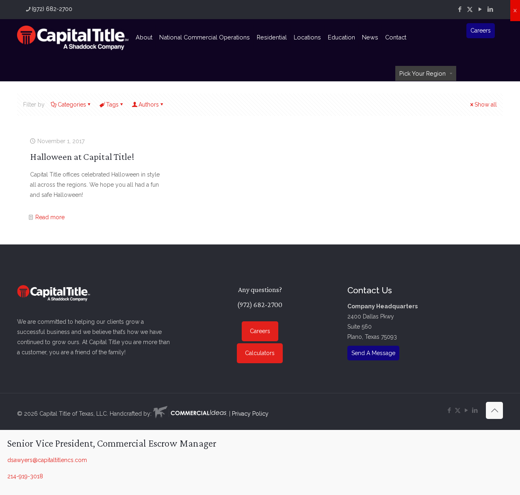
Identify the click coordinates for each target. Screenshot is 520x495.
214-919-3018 (25, 476)
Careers (480, 30)
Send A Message (373, 353)
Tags (112, 104)
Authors (149, 104)
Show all (485, 104)
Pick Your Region (422, 73)
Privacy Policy (250, 413)
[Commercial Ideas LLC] (189, 413)
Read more (50, 217)
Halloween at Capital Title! (82, 156)
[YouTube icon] (480, 9)
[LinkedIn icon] (490, 9)
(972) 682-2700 (52, 9)
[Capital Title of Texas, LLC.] (72, 37)
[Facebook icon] (460, 9)
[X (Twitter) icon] (470, 9)
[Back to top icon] (494, 410)
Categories (72, 104)
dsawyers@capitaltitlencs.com (47, 460)
